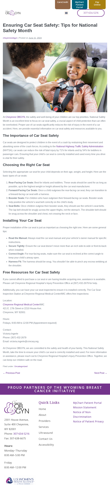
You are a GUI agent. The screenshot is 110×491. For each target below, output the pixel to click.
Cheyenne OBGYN (15, 117)
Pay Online (97, 3)
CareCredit (62, 2)
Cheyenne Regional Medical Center (21, 304)
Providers (44, 421)
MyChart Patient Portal (79, 5)
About (42, 415)
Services (44, 427)
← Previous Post (11, 373)
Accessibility (46, 444)
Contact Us (45, 438)
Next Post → (100, 373)
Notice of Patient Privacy (88, 421)
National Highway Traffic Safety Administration (79, 146)
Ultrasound (46, 432)
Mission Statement (84, 407)
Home (42, 409)
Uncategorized (21, 366)
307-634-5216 (21, 433)
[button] (66, 13)
